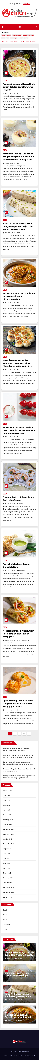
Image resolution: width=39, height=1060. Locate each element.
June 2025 (6, 858)
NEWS (20, 1055)
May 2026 (6, 805)
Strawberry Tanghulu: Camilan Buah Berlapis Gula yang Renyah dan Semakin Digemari (19, 430)
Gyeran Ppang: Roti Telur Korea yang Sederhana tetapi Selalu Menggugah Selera (18, 703)
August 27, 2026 (10, 302)
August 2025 (7, 849)
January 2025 (7, 883)
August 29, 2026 (10, 163)
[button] (36, 27)
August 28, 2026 (10, 233)
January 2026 (7, 824)
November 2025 (8, 834)
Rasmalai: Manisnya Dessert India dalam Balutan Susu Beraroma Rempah (19, 87)
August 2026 (7, 790)
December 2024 (8, 887)
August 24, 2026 (10, 503)
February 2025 (8, 878)
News (5, 920)
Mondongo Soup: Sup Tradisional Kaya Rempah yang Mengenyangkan (19, 296)
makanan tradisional (28, 35)
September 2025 (8, 844)
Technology (7, 924)
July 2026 (6, 795)
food (27, 38)
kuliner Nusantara (16, 35)
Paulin (20, 503)
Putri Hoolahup (23, 640)
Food (4, 80)
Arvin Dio (21, 570)
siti (19, 93)
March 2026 (7, 815)
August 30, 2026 (10, 93)
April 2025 (6, 868)
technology (13, 38)
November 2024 (8, 892)
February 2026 (8, 819)
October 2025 (7, 839)
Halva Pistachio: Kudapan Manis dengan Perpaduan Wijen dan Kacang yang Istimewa (18, 226)
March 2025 (7, 873)
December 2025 (8, 829)
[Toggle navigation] (20, 27)
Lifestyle (6, 915)
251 (24, 734)
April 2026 (6, 810)
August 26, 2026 (10, 369)
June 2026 (6, 800)
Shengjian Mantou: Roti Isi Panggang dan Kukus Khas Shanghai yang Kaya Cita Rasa (17, 363)
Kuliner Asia (21, 38)
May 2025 (6, 863)
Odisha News (25, 1051)
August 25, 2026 (10, 436)
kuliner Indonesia (6, 35)
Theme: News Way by (16, 1051)
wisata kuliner (5, 38)
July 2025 (6, 853)
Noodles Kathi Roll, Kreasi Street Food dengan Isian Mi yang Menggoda (18, 634)
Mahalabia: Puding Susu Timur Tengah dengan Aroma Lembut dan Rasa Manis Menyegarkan (18, 157)
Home (6, 1055)
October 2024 (7, 897)
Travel (5, 929)
